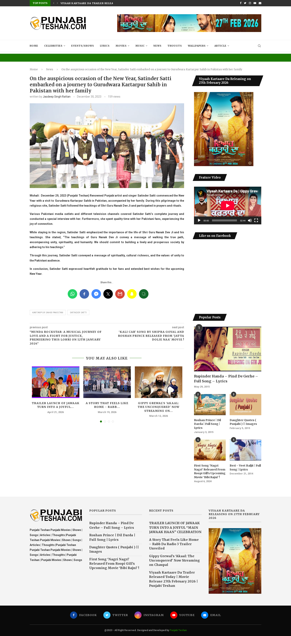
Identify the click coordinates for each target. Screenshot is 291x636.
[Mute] (250, 220)
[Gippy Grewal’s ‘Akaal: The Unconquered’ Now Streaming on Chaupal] (158, 382)
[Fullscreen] (256, 220)
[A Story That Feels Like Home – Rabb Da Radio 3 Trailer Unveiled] (107, 382)
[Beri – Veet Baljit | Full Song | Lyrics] (245, 450)
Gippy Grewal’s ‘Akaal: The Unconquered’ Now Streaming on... (158, 407)
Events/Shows (82, 45)
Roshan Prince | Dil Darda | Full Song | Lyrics (207, 424)
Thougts (174, 45)
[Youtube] (255, 3)
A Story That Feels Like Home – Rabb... (107, 405)
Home (34, 45)
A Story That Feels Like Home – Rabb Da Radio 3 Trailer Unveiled (174, 544)
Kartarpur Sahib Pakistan (47, 312)
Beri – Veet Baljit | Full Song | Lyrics (245, 467)
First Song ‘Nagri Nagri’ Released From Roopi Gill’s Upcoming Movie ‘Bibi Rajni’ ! (209, 471)
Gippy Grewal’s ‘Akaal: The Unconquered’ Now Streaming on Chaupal (174, 560)
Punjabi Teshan (178, 630)
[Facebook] (240, 3)
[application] (227, 205)
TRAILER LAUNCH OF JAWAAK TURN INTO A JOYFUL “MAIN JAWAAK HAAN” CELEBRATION (175, 527)
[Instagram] (250, 3)
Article (220, 45)
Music (140, 45)
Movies (121, 45)
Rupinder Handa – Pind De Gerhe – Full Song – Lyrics (226, 378)
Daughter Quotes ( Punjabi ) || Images (243, 422)
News (157, 45)
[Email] (260, 3)
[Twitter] (245, 3)
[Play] (199, 220)
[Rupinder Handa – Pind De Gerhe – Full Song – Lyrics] (227, 349)
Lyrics (105, 45)
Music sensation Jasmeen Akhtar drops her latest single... (108, 3)
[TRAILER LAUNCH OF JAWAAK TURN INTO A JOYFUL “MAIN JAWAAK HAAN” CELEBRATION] (55, 382)
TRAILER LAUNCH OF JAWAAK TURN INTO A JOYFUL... (55, 405)
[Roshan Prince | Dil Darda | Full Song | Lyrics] (210, 404)
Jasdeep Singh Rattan (56, 96)
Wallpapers (197, 45)
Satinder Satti (78, 312)
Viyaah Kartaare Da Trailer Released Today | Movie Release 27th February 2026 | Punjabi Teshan (173, 579)
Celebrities (53, 45)
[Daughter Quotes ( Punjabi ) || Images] (245, 404)
